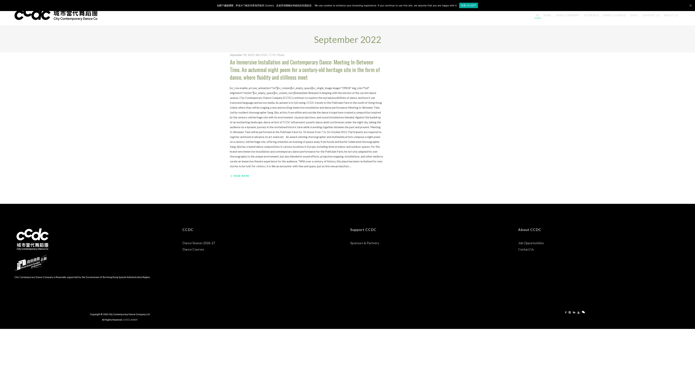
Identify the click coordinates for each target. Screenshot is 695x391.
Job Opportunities (531, 243)
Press (280, 54)
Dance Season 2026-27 (198, 243)
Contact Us (526, 249)
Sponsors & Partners (364, 243)
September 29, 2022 (242, 54)
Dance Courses (193, 249)
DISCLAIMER (131, 319)
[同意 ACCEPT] (690, 5)
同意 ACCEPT (468, 5)
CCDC (264, 54)
